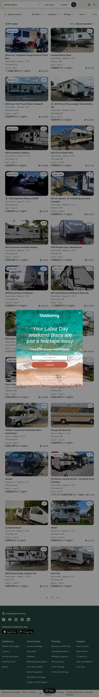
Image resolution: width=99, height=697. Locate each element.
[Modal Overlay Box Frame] (49, 348)
